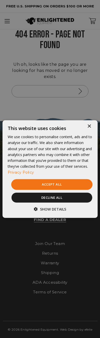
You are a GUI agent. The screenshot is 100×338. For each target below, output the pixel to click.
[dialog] (50, 169)
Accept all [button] (52, 184)
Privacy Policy (21, 172)
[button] (50, 208)
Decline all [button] (51, 197)
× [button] (89, 126)
